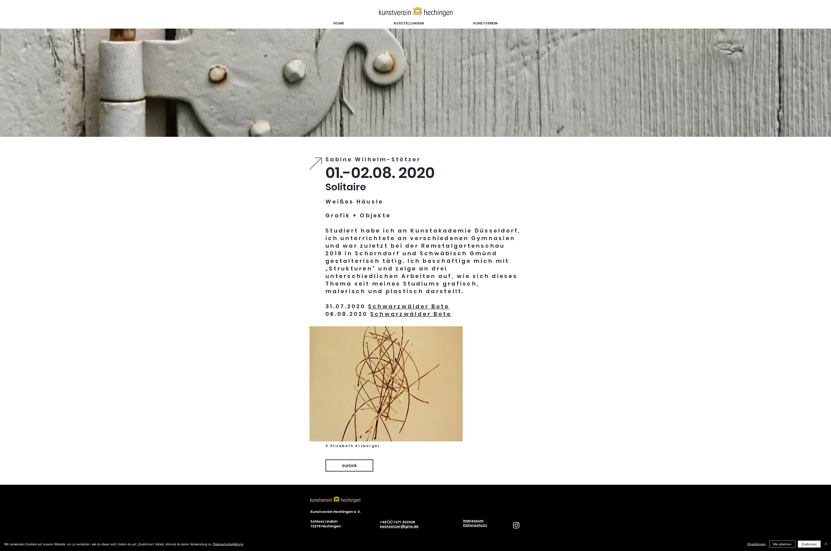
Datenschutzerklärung (228, 544)
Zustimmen (809, 544)
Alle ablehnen (782, 544)
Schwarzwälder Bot (406, 306)
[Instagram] (516, 525)
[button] (485, 23)
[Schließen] (825, 544)
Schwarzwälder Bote (411, 314)
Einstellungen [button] (756, 544)
